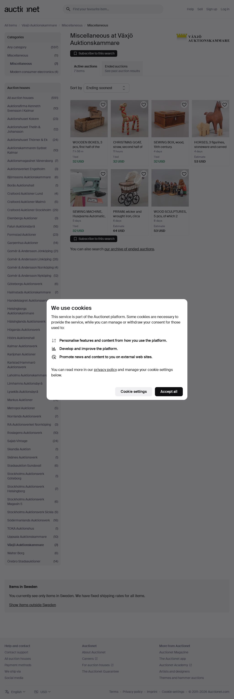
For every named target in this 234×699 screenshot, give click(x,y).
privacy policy (105, 369)
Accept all (168, 391)
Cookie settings (134, 391)
